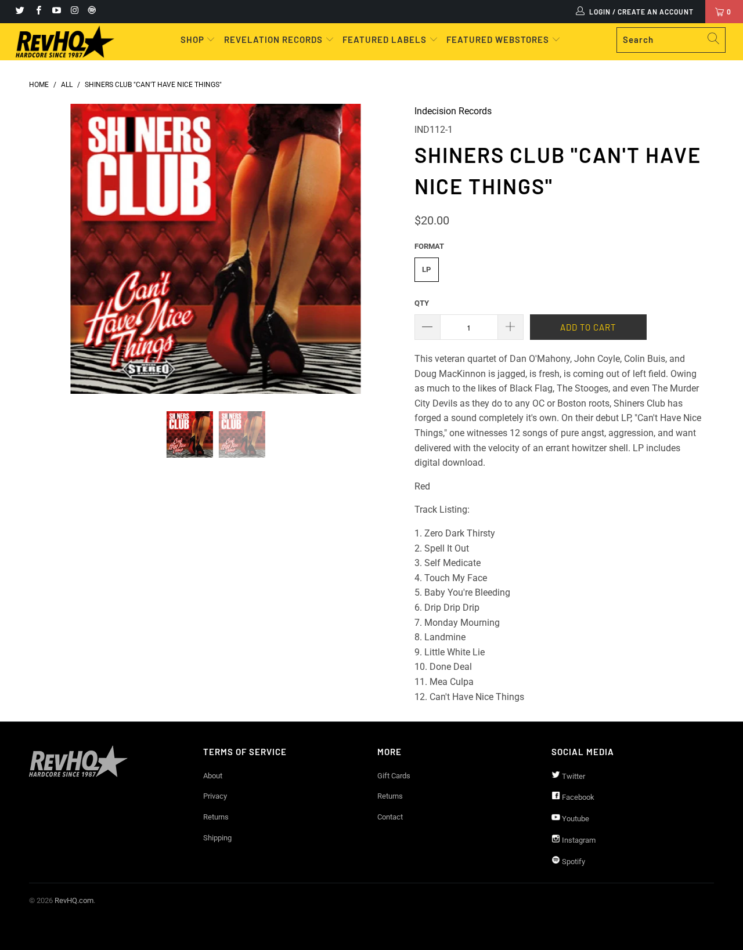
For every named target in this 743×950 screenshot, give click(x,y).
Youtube (574, 818)
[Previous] (49, 249)
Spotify (572, 861)
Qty (421, 303)
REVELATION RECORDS (273, 39)
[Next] (382, 249)
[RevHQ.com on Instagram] (74, 12)
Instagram (578, 840)
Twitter (572, 776)
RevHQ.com (74, 900)
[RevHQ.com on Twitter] (19, 12)
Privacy (215, 796)
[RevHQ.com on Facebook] (37, 12)
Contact (390, 817)
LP (426, 269)
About (212, 775)
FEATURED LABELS (384, 39)
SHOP (194, 39)
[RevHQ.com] (65, 42)
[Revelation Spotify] (90, 12)
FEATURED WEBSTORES (498, 39)
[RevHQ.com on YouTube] (56, 12)
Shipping (217, 837)
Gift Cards (393, 775)
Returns (216, 817)
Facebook (577, 797)
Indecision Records (453, 111)
